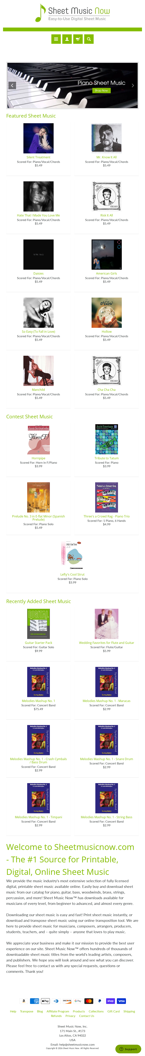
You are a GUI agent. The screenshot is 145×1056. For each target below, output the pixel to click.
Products (79, 1011)
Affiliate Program (58, 1011)
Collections (96, 1011)
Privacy (70, 1016)
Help (13, 1011)
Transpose (26, 1011)
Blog (40, 1011)
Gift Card (113, 1011)
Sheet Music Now (71, 1048)
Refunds (56, 1016)
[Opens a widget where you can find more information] (128, 1049)
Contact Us (86, 1016)
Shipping (129, 1011)
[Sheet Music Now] (72, 13)
